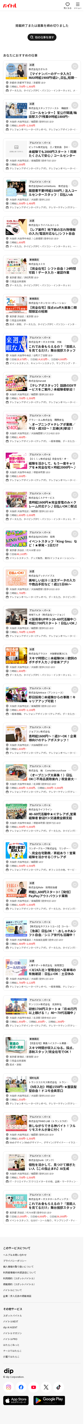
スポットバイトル (12, 1315)
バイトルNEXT (10, 1321)
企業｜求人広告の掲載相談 (17, 1296)
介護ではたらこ (11, 1356)
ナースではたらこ (12, 1350)
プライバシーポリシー (15, 1260)
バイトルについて (12, 1290)
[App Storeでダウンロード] (16, 1400)
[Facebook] (21, 1387)
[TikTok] (58, 1387)
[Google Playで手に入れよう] (49, 1400)
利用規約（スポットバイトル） (19, 1278)
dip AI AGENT (10, 1327)
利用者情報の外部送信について (19, 1272)
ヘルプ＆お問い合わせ (15, 1254)
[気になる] (74, 66)
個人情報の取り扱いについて (18, 1266)
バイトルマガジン (12, 1333)
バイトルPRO (10, 1339)
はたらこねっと (11, 1344)
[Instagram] (8, 1387)
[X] (46, 1387)
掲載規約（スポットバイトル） (19, 1284)
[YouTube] (33, 1387)
